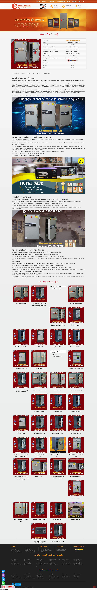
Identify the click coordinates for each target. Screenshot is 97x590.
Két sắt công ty (27, 562)
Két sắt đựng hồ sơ (28, 564)
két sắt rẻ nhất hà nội (75, 325)
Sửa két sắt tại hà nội (19, 271)
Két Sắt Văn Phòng (45, 549)
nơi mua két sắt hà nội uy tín (39, 519)
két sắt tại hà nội (57, 390)
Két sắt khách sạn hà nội (54, 559)
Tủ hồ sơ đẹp (14, 574)
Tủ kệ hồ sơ (76, 578)
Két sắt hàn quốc (65, 560)
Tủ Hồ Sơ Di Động (40, 578)
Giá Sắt (63, 578)
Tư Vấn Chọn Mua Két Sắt (42, 563)
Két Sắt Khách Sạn (28, 549)
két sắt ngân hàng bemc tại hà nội (76, 368)
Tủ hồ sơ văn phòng (53, 576)
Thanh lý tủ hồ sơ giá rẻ (17, 578)
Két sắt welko (52, 560)
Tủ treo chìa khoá (77, 574)
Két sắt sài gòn (15, 559)
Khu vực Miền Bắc (61, 548)
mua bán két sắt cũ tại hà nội (57, 541)
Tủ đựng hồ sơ (27, 576)
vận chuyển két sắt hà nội (21, 368)
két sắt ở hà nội (39, 346)
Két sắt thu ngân (15, 563)
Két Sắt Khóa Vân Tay (66, 563)
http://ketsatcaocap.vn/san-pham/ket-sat (46, 207)
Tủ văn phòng (77, 576)
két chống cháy (32, 90)
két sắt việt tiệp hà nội (57, 411)
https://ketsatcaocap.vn (17, 93)
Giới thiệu (44, 1)
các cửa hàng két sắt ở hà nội (21, 346)
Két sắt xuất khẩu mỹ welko (46, 548)
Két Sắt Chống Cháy (16, 550)
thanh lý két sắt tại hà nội (76, 498)
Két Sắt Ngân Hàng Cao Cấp (30, 551)
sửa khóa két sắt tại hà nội (76, 303)
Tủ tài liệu (51, 574)
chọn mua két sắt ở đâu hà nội (39, 390)
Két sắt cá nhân (52, 562)
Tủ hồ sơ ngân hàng (66, 576)
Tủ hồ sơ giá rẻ (40, 576)
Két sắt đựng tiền (40, 560)
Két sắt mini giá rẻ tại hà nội (76, 476)
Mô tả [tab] (28, 73)
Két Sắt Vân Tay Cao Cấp (30, 550)
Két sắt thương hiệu (66, 562)
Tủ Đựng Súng (27, 548)
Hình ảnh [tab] (23, 73)
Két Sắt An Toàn (15, 549)
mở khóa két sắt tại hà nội (39, 433)
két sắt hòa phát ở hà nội (76, 519)
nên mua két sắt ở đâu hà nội (76, 346)
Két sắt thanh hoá (78, 559)
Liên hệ (80, 1)
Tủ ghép (38, 575)
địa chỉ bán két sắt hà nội (39, 411)
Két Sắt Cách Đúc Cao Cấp (17, 551)
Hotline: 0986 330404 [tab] (46, 73)
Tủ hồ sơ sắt (64, 574)
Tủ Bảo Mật (43, 551)
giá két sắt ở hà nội (21, 433)
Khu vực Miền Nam (61, 550)
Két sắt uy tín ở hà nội (29, 271)
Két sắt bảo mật (40, 562)
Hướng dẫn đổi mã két (61, 1)
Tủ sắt (75, 575)
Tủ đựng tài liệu (15, 576)
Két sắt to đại (14, 562)
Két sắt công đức (27, 563)
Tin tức (68, 1)
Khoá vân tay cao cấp (66, 564)
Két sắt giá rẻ (77, 560)
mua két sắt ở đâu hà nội (33, 155)
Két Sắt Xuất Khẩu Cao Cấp (46, 550)
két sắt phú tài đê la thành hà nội (58, 325)
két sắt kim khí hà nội (57, 519)
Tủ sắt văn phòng (40, 574)
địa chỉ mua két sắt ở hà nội (76, 390)
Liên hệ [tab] (38, 73)
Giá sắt (13, 575)
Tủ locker (51, 575)
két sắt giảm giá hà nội (76, 433)
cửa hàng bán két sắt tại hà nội (57, 346)
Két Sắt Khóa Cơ (52, 563)
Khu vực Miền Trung (61, 549)
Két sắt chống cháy (78, 562)
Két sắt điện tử (15, 560)
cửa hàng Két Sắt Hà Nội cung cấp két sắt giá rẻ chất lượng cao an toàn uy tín (39, 305)
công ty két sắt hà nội (39, 271)
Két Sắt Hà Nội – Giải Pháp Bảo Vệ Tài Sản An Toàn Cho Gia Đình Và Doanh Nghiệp (21, 478)
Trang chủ (38, 1)
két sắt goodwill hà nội (76, 411)
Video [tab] (33, 73)
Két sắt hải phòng (28, 559)
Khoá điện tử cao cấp (78, 564)
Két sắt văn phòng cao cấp (17, 564)
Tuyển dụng (74, 1)
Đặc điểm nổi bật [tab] (15, 73)
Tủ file (63, 575)
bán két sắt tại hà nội (24, 95)
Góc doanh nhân (51, 1)
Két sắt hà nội (27, 560)
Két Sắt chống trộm (53, 564)
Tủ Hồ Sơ (13, 548)
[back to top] (94, 587)
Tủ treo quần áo (27, 575)
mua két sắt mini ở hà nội (57, 288)
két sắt (63, 85)
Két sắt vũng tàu (65, 559)
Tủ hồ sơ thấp (27, 574)
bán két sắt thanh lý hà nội (57, 433)
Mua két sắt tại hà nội (22, 155)
